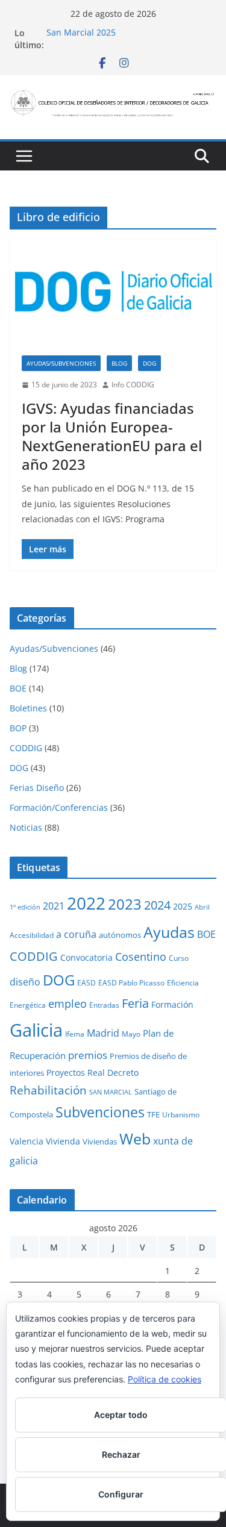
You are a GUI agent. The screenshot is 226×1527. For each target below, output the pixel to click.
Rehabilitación (48, 1090)
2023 (125, 904)
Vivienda (63, 1141)
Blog (119, 363)
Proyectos (65, 1072)
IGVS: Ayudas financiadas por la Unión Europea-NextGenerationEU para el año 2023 (112, 436)
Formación (172, 1004)
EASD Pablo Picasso (131, 982)
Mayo (131, 1033)
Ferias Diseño (37, 787)
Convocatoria (86, 957)
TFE (153, 1114)
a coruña (76, 934)
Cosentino (140, 956)
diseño (25, 981)
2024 (157, 904)
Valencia (26, 1141)
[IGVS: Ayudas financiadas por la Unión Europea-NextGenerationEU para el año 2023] (113, 291)
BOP (18, 728)
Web (135, 1138)
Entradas (104, 1005)
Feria (135, 1003)
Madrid (103, 1033)
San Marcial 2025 (81, 33)
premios (87, 1055)
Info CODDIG (132, 384)
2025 (182, 906)
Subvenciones (100, 1112)
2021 (53, 906)
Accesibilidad (32, 935)
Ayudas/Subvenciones (61, 363)
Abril (202, 907)
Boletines (28, 708)
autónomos (120, 934)
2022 (86, 903)
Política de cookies (164, 1379)
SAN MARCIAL (110, 1092)
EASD (86, 982)
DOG (149, 363)
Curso (179, 958)
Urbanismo (180, 1114)
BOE (18, 688)
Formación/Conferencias (59, 807)
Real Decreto (113, 1072)
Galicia (36, 1030)
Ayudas (169, 932)
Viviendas (100, 1141)
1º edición (25, 907)
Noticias (26, 827)
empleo (67, 1003)
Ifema (74, 1033)
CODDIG (26, 748)
